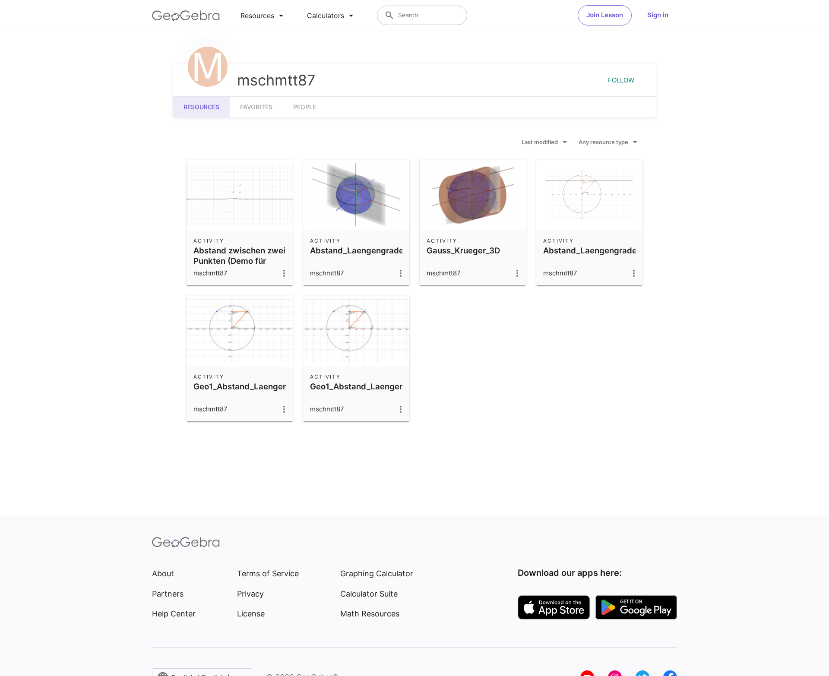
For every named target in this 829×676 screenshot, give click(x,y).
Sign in (657, 15)
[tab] (263, 15)
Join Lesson (604, 15)
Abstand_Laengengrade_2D (597, 250)
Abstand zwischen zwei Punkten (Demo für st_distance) (239, 261)
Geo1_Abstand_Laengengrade (368, 386)
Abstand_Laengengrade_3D (364, 250)
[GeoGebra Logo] (186, 15)
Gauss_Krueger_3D (463, 250)
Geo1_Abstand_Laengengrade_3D (259, 386)
